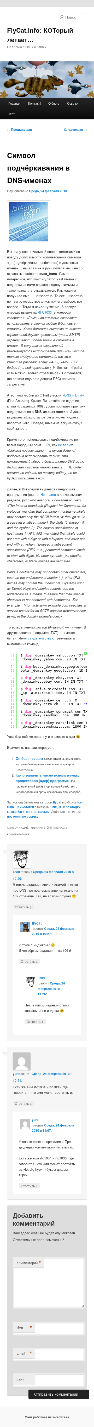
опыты (31, 811)
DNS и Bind (73, 395)
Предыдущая (19, 129)
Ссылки (72, 103)
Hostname (48, 494)
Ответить (23, 906)
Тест (11, 113)
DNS (53, 807)
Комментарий (28, 1263)
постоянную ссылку (22, 816)
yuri (16, 1073)
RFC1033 (45, 312)
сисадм (44, 811)
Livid (16, 871)
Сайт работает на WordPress (47, 1417)
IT (60, 807)
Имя (24, 1327)
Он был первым (29, 758)
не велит (65, 444)
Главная (14, 103)
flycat (57, 802)
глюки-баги (15, 811)
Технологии (25, 807)
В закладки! (72, 807)
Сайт (20, 1379)
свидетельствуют (42, 638)
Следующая (75, 129)
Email (24, 1353)
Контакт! (34, 103)
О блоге (54, 103)
